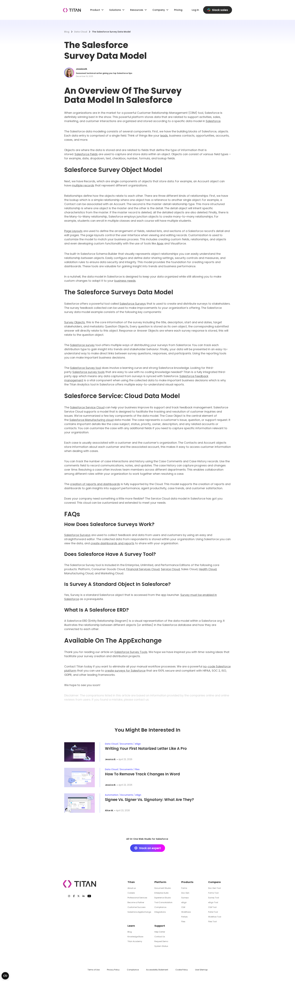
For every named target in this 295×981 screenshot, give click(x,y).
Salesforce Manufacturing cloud (91, 420)
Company (158, 10)
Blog (66, 31)
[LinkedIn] (83, 896)
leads (164, 135)
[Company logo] (72, 10)
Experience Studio (162, 897)
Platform (160, 882)
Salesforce (213, 121)
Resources (136, 10)
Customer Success (137, 907)
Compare (214, 882)
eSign (184, 902)
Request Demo (161, 941)
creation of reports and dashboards (95, 484)
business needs (125, 281)
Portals (184, 916)
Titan (131, 882)
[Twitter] (78, 896)
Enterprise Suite (161, 893)
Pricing (178, 10)
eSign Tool (213, 902)
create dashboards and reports (112, 543)
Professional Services (137, 897)
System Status (161, 946)
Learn (131, 926)
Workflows (186, 912)
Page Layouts (73, 231)
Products (187, 882)
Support (159, 926)
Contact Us (159, 936)
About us (132, 888)
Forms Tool (213, 893)
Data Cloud (80, 31)
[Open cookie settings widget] (5, 975)
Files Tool (212, 921)
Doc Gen (185, 893)
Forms (184, 888)
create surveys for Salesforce (125, 671)
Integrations (160, 912)
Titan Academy (135, 941)
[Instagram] (69, 896)
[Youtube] (89, 896)
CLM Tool (212, 907)
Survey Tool (213, 897)
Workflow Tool (214, 916)
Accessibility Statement (157, 969)
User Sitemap (201, 969)
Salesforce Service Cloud (87, 407)
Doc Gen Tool (214, 888)
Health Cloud (207, 569)
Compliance (160, 907)
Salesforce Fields (86, 154)
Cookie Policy (181, 969)
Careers (131, 893)
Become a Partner (136, 902)
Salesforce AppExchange (139, 912)
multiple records (83, 185)
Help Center (159, 932)
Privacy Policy (113, 969)
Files (183, 921)
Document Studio (162, 888)
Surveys (185, 897)
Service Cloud (170, 569)
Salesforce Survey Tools (130, 652)
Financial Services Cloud (142, 569)
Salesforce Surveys (133, 304)
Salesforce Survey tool (85, 368)
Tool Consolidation (163, 902)
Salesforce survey (82, 345)
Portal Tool (213, 912)
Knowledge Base (135, 936)
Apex (160, 243)
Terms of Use (94, 969)
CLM (183, 907)
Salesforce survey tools (88, 372)
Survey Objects (74, 322)
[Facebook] (74, 896)
